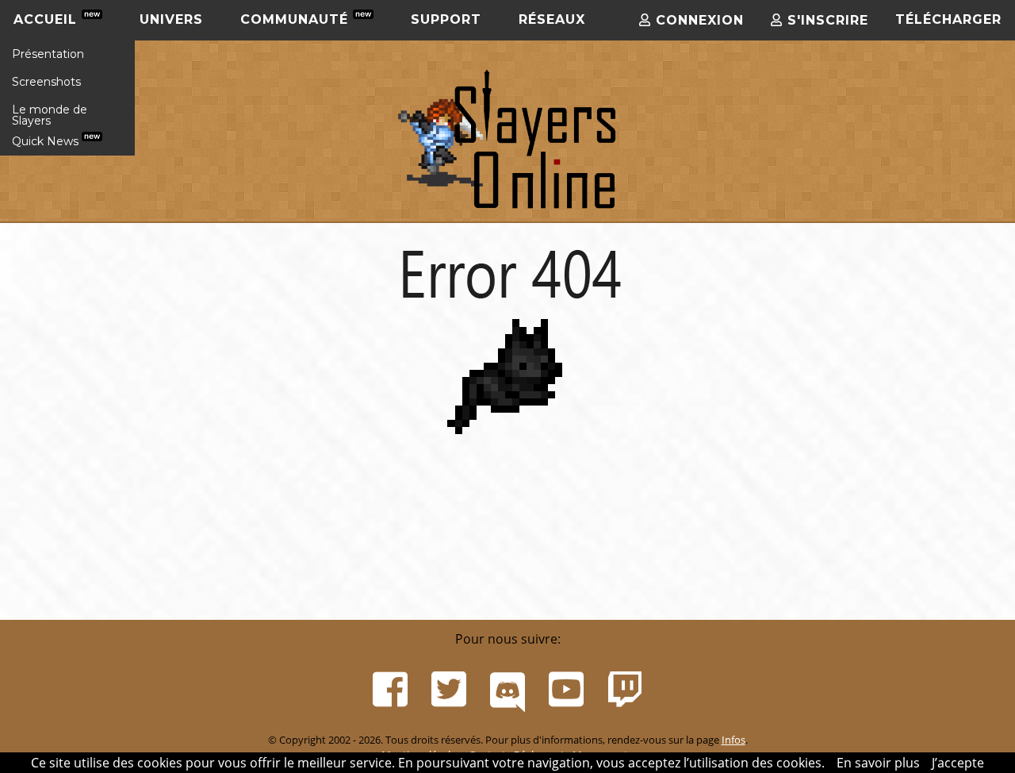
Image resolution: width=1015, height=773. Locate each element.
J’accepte (958, 762)
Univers (171, 19)
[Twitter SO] (448, 690)
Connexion (697, 20)
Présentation (48, 54)
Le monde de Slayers (49, 115)
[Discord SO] (507, 690)
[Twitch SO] (625, 690)
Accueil (47, 19)
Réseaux (552, 19)
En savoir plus (878, 762)
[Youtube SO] (566, 690)
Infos (733, 740)
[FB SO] (390, 690)
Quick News (47, 141)
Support (446, 19)
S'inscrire (825, 20)
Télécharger (948, 19)
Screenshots (46, 82)
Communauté (296, 19)
